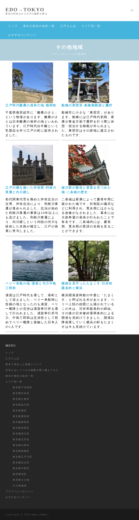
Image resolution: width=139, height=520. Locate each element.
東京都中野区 (21, 468)
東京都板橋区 (21, 451)
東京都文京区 (21, 439)
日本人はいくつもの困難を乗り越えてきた (32, 370)
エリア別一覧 (90, 26)
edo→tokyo (25, 9)
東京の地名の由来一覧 (39, 26)
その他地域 (20, 485)
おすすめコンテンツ (22, 35)
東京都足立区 (21, 462)
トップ (13, 26)
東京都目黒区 (21, 428)
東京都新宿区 (21, 422)
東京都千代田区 (22, 387)
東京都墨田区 (21, 416)
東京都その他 (21, 479)
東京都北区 (20, 474)
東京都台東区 (21, 445)
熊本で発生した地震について (23, 364)
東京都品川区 (21, 404)
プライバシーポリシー (19, 491)
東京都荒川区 (21, 433)
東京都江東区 (21, 399)
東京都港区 (20, 410)
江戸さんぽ (68, 26)
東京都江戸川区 (22, 456)
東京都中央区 (21, 393)
